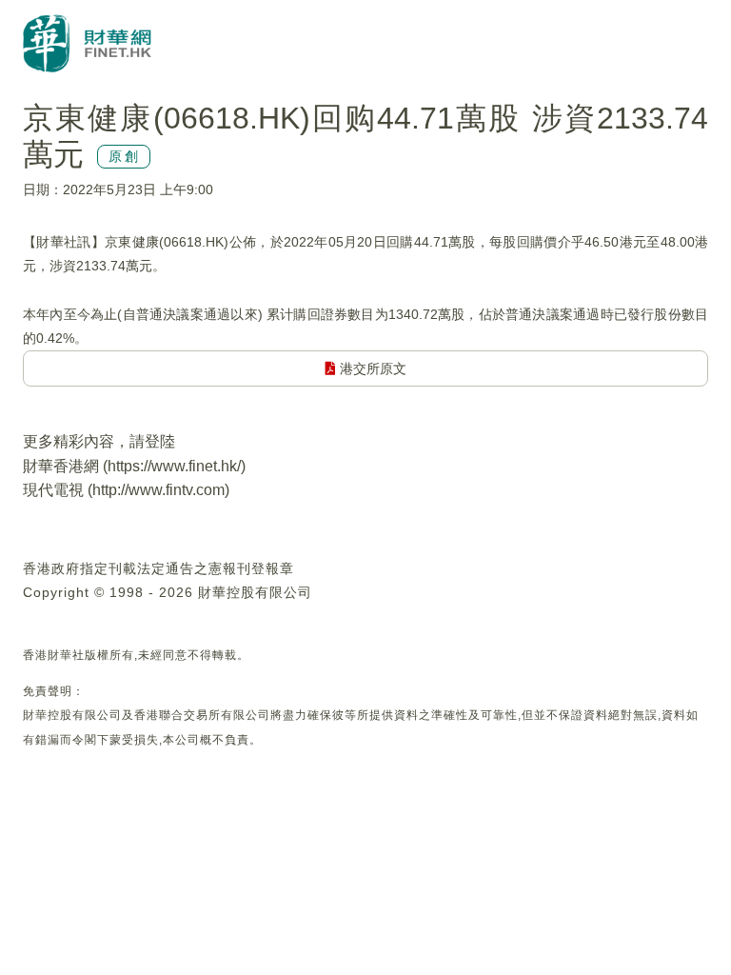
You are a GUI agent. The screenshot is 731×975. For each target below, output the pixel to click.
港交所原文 (371, 368)
